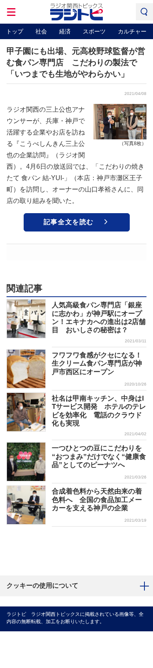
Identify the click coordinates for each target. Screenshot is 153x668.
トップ (14, 31)
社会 (41, 31)
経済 (65, 31)
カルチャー (132, 31)
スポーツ (94, 31)
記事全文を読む (69, 221)
